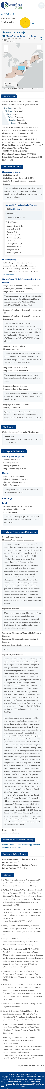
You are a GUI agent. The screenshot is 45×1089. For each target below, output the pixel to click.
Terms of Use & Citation (35, 1077)
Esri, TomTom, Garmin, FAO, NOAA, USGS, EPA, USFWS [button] (17, 89)
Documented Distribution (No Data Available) (21, 39)
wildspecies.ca (8, 274)
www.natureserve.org (29, 1074)
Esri (41, 89)
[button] (6, 47)
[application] (22, 66)
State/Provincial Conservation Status (21, 36)
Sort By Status (16, 209)
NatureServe (19, 1077)
